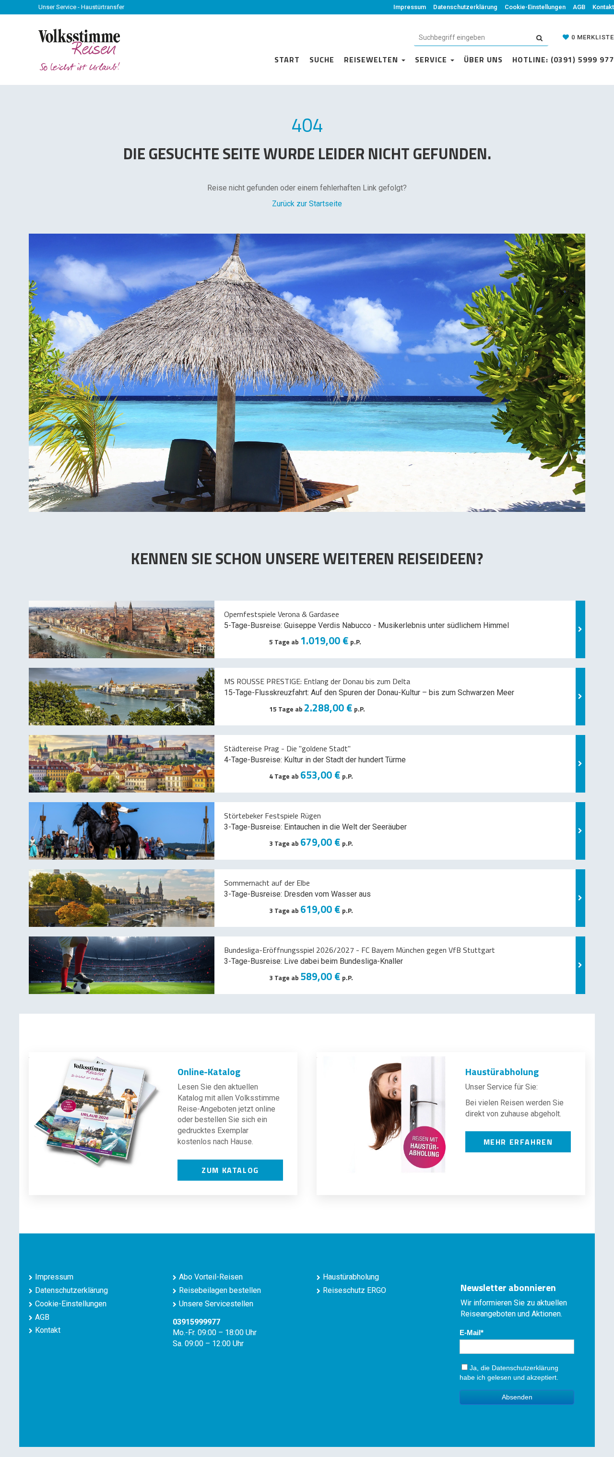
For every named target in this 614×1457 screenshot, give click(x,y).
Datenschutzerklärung (465, 7)
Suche (321, 59)
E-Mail (470, 1332)
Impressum (409, 7)
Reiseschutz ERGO (354, 1290)
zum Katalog (230, 1170)
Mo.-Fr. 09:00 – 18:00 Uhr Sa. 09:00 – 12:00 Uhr (215, 1333)
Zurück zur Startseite (307, 203)
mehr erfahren (518, 1142)
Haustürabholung (351, 1276)
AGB (579, 7)
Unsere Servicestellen (216, 1303)
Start (287, 59)
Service (432, 59)
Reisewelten (372, 59)
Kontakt (603, 7)
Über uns (483, 59)
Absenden (517, 1397)
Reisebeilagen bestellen (220, 1290)
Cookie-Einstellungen (535, 7)
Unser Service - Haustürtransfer (81, 7)
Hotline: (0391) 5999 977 (563, 59)
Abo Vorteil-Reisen (211, 1276)
